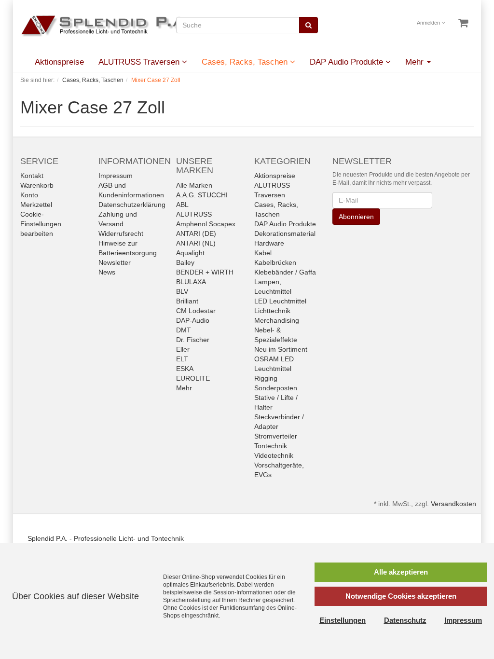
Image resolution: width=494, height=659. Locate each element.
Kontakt (31, 175)
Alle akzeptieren (401, 572)
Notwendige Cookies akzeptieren (400, 596)
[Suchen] (308, 25)
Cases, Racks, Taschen (246, 62)
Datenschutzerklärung (131, 204)
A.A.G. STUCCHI (202, 195)
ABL (182, 204)
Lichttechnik (272, 311)
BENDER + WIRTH (204, 272)
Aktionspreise (59, 62)
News (106, 272)
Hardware (269, 243)
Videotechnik (273, 455)
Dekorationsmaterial (285, 233)
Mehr (184, 388)
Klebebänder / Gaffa (285, 272)
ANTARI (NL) (196, 243)
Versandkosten (453, 504)
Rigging (265, 378)
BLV (182, 291)
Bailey (185, 262)
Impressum (115, 175)
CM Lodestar (196, 311)
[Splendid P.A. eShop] (112, 25)
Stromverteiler (275, 436)
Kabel (263, 253)
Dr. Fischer (192, 339)
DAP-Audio (192, 320)
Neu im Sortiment (280, 349)
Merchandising (276, 320)
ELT (182, 359)
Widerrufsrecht (120, 233)
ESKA (184, 368)
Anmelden (429, 23)
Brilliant (187, 301)
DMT (183, 330)
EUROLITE (193, 378)
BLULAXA (191, 282)
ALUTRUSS (194, 214)
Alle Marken (194, 185)
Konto (29, 195)
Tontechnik (270, 446)
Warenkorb (37, 185)
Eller (183, 349)
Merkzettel (36, 204)
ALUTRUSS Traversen (140, 62)
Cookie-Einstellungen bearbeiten (40, 223)
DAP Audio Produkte (347, 62)
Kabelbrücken (275, 262)
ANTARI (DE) (196, 233)
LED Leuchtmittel (280, 301)
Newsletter (114, 262)
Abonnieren (356, 216)
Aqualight (190, 253)
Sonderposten (275, 388)
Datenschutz (405, 620)
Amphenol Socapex (205, 224)
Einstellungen (342, 620)
